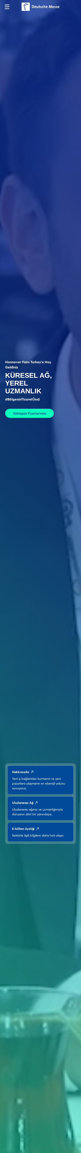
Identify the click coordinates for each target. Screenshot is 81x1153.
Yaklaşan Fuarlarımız (29, 413)
